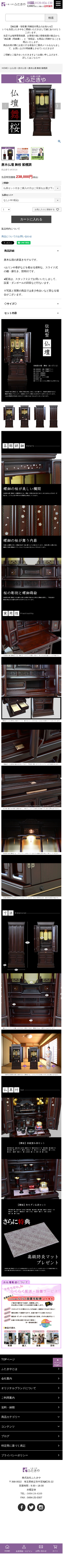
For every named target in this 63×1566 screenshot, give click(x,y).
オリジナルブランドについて (18, 1388)
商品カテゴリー (10, 1416)
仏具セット (8, 195)
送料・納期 (8, 1407)
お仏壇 (13, 68)
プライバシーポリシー (14, 1455)
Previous (5, 106)
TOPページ (8, 1359)
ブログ (5, 1436)
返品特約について (10, 228)
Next (57, 106)
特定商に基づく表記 (13, 1445)
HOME (5, 68)
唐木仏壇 (22, 68)
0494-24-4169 (34, 1493)
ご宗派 (6, 183)
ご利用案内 (8, 1397)
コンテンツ (8, 1426)
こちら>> (35, 58)
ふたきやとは (9, 1368)
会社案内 (6, 1378)
